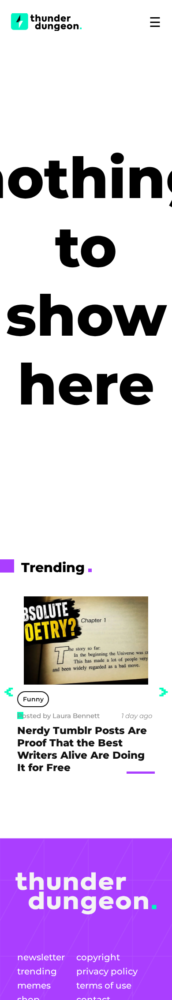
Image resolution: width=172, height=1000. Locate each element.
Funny (33, 699)
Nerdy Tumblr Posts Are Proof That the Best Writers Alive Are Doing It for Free (82, 749)
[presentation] (8, 692)
